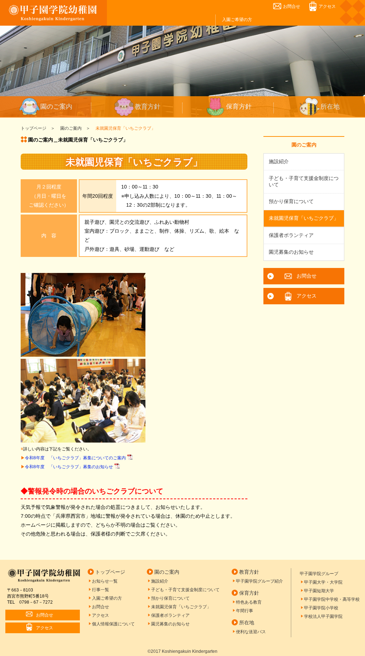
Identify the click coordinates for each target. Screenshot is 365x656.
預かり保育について (291, 201)
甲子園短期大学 (319, 590)
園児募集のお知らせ (291, 252)
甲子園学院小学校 (321, 607)
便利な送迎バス (251, 631)
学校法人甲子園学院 (323, 616)
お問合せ (291, 6)
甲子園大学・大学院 (323, 582)
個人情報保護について (113, 623)
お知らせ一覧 (105, 581)
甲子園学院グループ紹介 (259, 581)
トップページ (110, 572)
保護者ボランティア (291, 235)
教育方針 (147, 106)
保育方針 (239, 106)
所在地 (330, 106)
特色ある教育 (249, 602)
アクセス (327, 6)
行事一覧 (100, 589)
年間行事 (244, 610)
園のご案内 (56, 106)
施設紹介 (279, 161)
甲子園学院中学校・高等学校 (332, 599)
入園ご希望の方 (237, 19)
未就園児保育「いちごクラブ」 (304, 218)
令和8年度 (75, 457)
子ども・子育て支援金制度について (304, 181)
